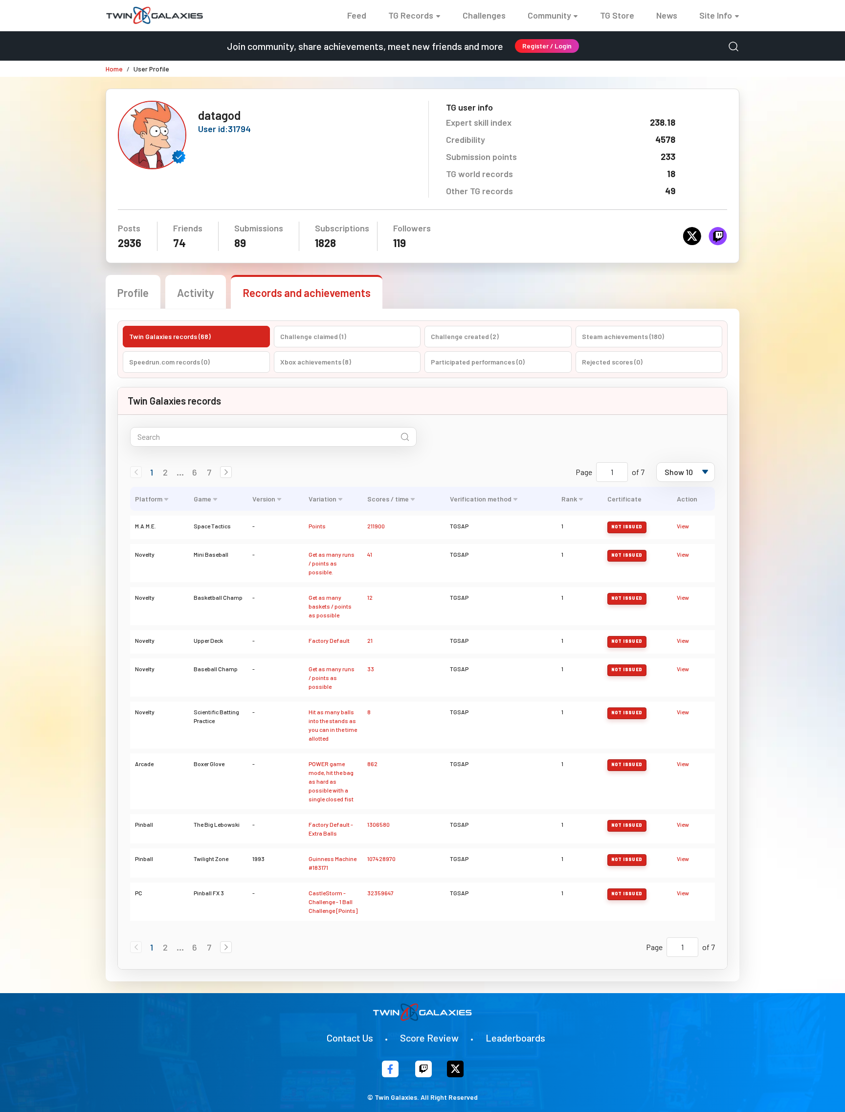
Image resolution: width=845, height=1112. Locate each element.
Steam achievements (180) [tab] (623, 336)
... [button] (180, 472)
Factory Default (329, 640)
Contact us (350, 1038)
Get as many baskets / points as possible (330, 606)
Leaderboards (515, 1038)
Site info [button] (715, 15)
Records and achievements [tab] (307, 292)
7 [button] (209, 472)
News (666, 15)
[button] (226, 472)
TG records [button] (410, 15)
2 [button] (165, 472)
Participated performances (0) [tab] (478, 362)
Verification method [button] (480, 499)
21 (370, 640)
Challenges (484, 15)
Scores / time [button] (388, 499)
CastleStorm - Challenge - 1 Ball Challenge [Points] (333, 901)
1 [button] (151, 472)
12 (370, 597)
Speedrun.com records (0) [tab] (169, 362)
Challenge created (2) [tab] (465, 336)
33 (370, 668)
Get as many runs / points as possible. (332, 563)
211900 (376, 525)
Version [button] (263, 499)
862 (372, 763)
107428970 (381, 858)
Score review (429, 1038)
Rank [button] (569, 499)
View (683, 525)
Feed (356, 15)
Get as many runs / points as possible (332, 677)
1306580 (378, 824)
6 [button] (194, 472)
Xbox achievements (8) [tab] (315, 362)
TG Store (617, 15)
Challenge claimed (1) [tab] (313, 336)
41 (369, 554)
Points (317, 525)
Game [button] (202, 499)
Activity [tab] (195, 292)
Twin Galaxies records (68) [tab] (170, 336)
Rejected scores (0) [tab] (612, 362)
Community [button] (549, 15)
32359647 (380, 892)
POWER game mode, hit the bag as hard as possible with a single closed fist (331, 781)
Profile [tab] (133, 292)
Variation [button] (322, 499)
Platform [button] (148, 499)
